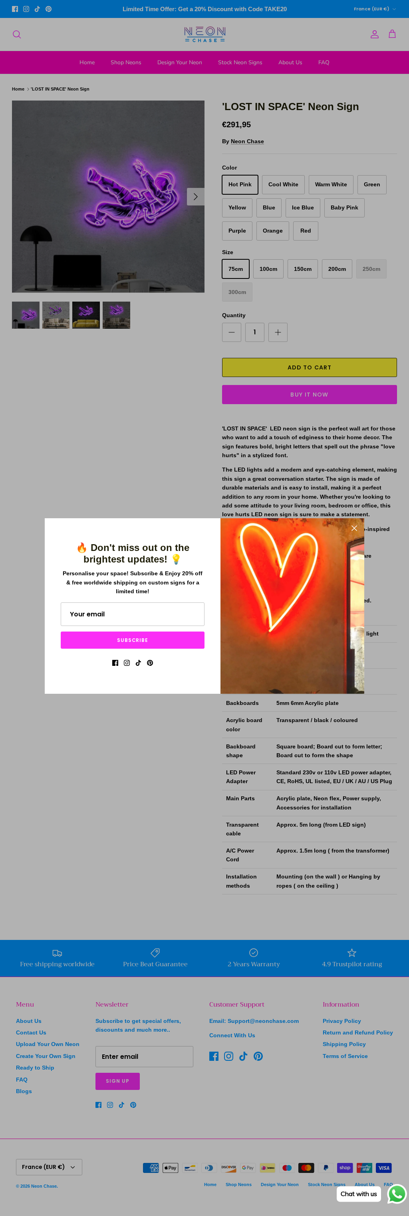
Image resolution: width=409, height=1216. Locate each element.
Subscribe (133, 640)
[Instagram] (127, 663)
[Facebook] (115, 663)
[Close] (354, 528)
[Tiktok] (138, 663)
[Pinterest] (150, 663)
